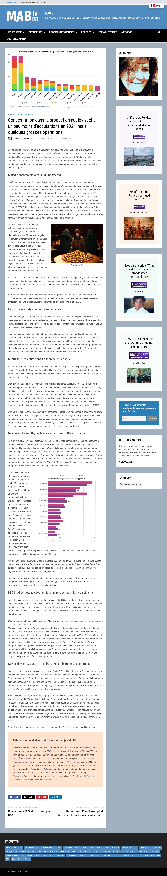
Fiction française (50, 852)
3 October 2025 (139, 291)
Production (83, 855)
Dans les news (25, 114)
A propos (126, 32)
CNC (135, 848)
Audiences (68, 848)
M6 (23, 855)
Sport (117, 855)
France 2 (116, 852)
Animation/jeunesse (47, 848)
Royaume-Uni (107, 855)
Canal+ (84, 848)
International (154, 852)
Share (16, 797)
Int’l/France (14, 32)
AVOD (77, 848)
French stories (107, 32)
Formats (99, 852)
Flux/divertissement (85, 852)
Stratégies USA (127, 855)
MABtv (49, 13)
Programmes (94, 855)
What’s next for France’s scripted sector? (139, 195)
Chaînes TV (126, 848)
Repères (86, 32)
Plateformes (59, 855)
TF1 (7, 859)
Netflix (29, 855)
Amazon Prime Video (14, 848)
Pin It (43, 797)
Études (27, 859)
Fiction (38, 852)
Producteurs (71, 855)
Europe (31, 852)
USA (20, 859)
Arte (59, 848)
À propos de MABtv (29, 2)
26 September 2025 (139, 212)
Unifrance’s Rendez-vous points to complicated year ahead (139, 123)
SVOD (138, 855)
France (107, 852)
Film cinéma (64, 852)
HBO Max (143, 852)
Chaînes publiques (112, 848)
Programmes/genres (61, 32)
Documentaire (20, 852)
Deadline (49, 780)
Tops (14, 859)
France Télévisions (129, 852)
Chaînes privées (96, 848)
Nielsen (37, 855)
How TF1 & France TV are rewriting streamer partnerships (139, 342)
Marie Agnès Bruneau (25, 138)
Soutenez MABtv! (17, 39)
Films (73, 852)
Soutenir (44, 2)
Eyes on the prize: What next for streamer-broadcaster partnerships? (139, 271)
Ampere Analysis (31, 848)
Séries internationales (152, 855)
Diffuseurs (35, 32)
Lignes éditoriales (12, 855)
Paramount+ (47, 855)
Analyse (12, 114)
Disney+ (9, 852)
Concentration (145, 848)
